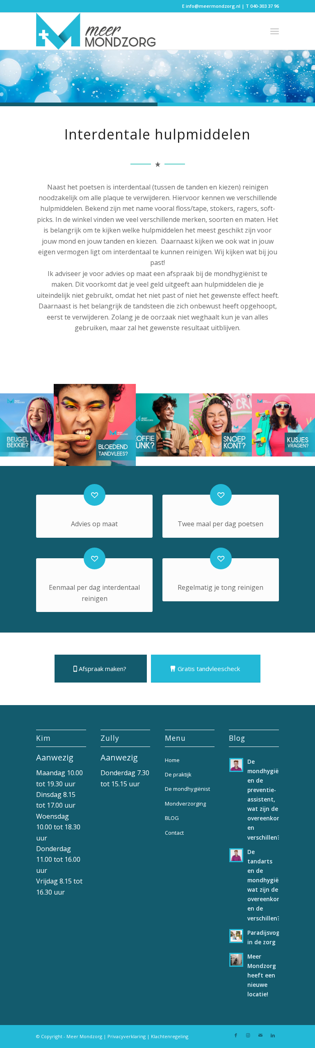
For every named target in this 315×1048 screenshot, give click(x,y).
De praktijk (178, 774)
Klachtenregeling (169, 1036)
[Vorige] (18, 425)
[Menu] (274, 31)
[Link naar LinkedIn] (273, 1035)
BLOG (172, 818)
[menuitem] (274, 31)
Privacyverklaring (126, 1036)
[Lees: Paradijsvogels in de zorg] (236, 936)
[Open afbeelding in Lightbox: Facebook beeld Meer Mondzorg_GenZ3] (243, 447)
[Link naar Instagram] (248, 1035)
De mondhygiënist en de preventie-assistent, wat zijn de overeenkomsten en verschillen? (270, 799)
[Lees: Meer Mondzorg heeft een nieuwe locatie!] (236, 959)
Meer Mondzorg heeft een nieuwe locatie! (261, 975)
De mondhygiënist (187, 788)
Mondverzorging (185, 803)
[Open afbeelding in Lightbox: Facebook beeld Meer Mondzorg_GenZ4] (306, 447)
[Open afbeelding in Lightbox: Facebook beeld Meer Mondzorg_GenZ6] (180, 447)
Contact (174, 832)
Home (172, 760)
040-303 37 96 (264, 6)
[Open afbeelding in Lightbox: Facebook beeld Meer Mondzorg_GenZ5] (123, 454)
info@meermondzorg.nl (213, 6)
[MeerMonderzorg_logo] (95, 31)
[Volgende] (296, 425)
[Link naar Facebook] (236, 1035)
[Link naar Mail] (260, 1035)
